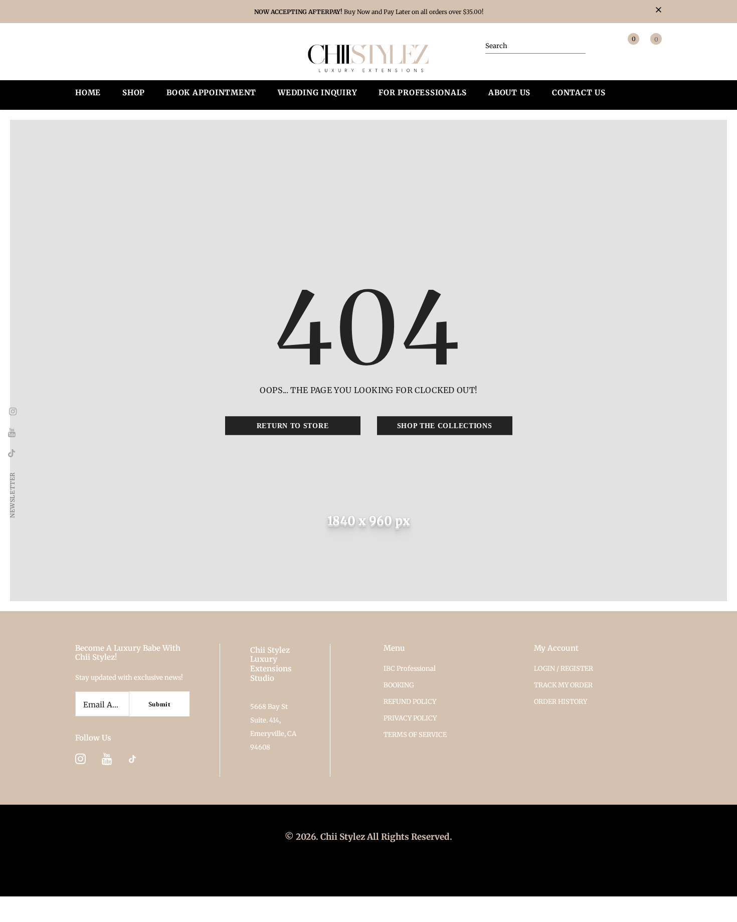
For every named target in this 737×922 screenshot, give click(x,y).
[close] (658, 11)
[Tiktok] (132, 759)
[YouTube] (107, 759)
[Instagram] (80, 759)
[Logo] (368, 57)
